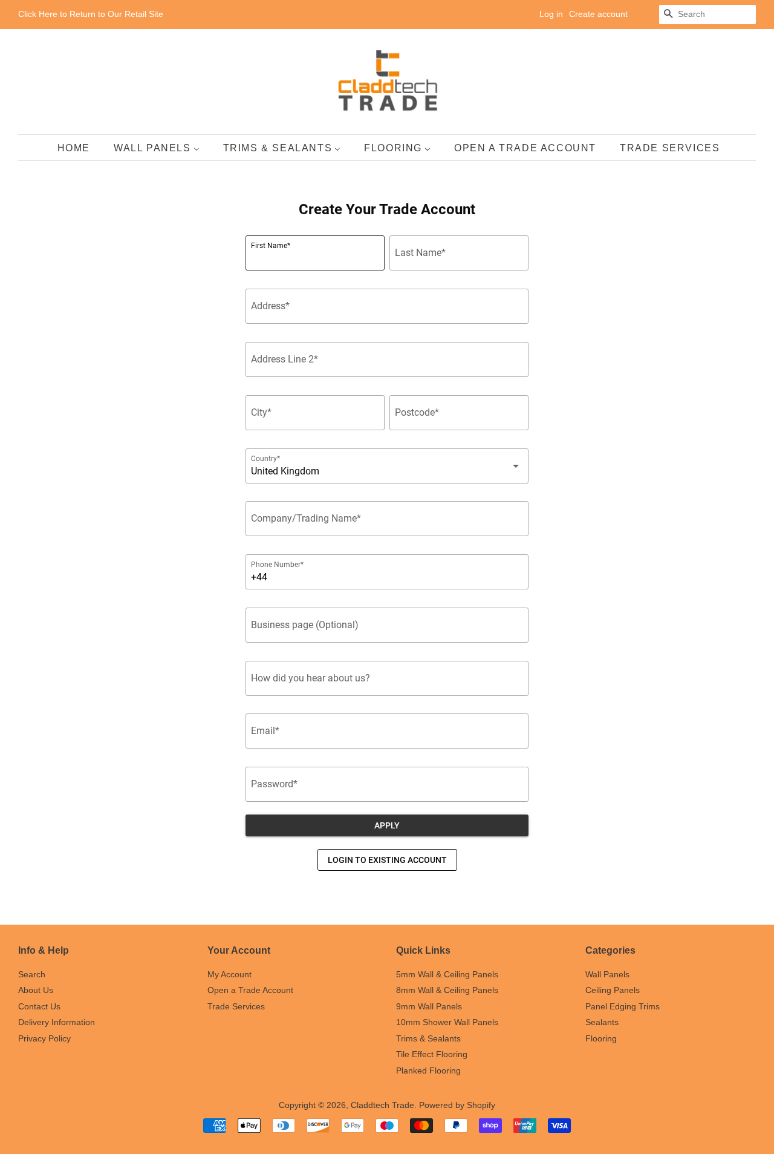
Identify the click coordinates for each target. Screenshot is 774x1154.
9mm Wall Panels (429, 1006)
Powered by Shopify (457, 1105)
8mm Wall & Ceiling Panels (447, 990)
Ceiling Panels (612, 990)
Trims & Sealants (428, 1038)
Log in (551, 14)
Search (31, 974)
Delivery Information (56, 1022)
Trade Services (236, 1006)
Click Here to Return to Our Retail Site (90, 14)
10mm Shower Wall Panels (447, 1022)
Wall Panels (607, 974)
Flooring (601, 1038)
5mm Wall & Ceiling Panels (447, 974)
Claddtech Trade (382, 1105)
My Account (229, 974)
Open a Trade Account (250, 990)
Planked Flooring (428, 1070)
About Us (35, 990)
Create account (598, 14)
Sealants (602, 1022)
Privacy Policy (44, 1038)
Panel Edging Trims (622, 1006)
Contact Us (39, 1006)
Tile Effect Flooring (431, 1054)
